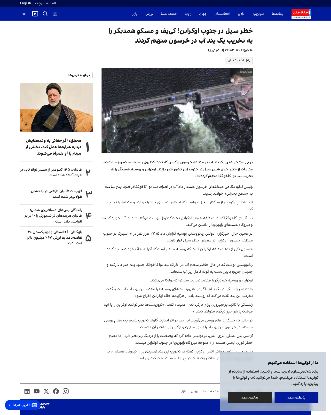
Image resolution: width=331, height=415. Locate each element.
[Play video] (35, 14)
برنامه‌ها (278, 13)
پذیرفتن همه (296, 397)
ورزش (149, 13)
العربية (51, 3)
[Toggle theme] (24, 14)
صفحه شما (169, 13)
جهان (203, 13)
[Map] (55, 13)
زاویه (188, 13)
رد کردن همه (250, 397)
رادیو (241, 13)
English (25, 3)
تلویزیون (258, 13)
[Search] (45, 13)
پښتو (38, 3)
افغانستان (222, 13)
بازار (135, 13)
